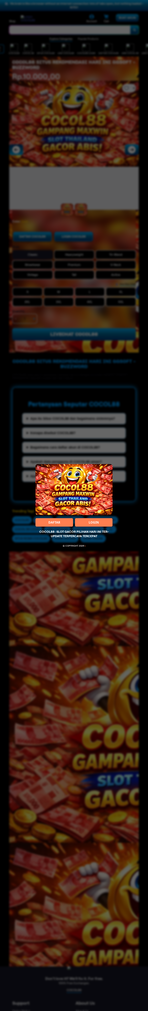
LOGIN (94, 522)
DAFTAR (54, 522)
